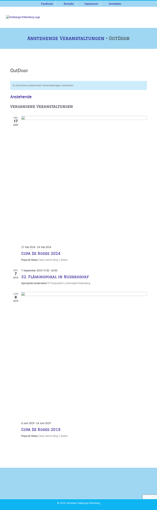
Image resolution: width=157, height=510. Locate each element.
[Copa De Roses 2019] (84, 355)
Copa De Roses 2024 (41, 253)
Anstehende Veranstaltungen (65, 38)
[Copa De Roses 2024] (84, 179)
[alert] (78, 85)
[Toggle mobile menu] (149, 17)
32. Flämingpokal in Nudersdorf (55, 277)
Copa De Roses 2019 (41, 429)
